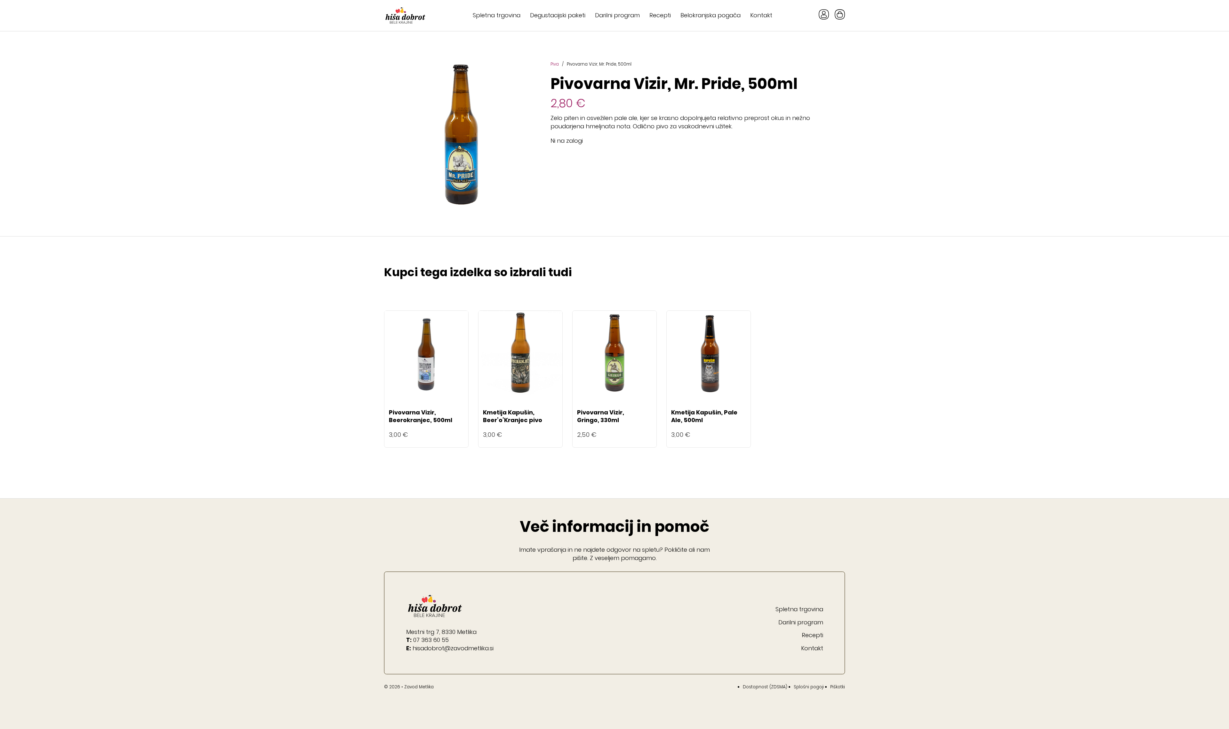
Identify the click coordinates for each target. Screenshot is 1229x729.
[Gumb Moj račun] (824, 15)
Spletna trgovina (496, 15)
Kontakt (761, 15)
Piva (554, 64)
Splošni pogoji (809, 687)
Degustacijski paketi (557, 15)
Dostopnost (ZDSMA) (765, 687)
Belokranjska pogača (710, 15)
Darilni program (617, 15)
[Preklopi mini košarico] (840, 14)
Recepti (660, 15)
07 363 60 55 (431, 640)
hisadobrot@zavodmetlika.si (453, 648)
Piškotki (837, 687)
